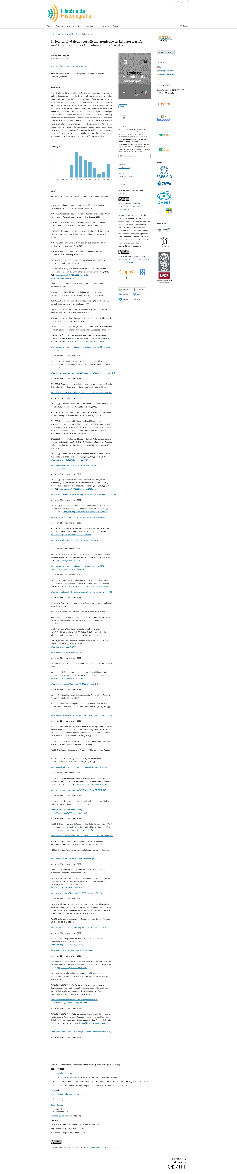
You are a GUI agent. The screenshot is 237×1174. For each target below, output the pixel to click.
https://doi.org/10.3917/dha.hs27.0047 (71, 560)
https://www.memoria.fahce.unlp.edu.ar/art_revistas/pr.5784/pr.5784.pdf (81, 715)
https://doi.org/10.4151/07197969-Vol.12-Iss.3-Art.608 (85, 512)
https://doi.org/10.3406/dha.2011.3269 (88, 341)
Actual (49, 26)
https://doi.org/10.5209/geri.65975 (86, 830)
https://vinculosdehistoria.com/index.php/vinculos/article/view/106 (79, 767)
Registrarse (178, 2)
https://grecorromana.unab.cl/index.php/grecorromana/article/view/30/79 (82, 1032)
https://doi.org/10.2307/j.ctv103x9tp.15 (67, 945)
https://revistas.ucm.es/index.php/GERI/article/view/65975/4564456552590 (82, 835)
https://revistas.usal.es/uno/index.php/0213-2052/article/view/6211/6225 (81, 392)
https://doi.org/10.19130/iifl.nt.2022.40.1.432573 (71, 534)
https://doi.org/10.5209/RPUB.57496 (92, 784)
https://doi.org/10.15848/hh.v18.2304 (70, 66)
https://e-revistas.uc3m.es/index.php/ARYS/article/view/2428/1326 (78, 927)
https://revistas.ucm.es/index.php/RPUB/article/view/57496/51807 (78, 790)
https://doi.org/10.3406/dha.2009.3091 (67, 887)
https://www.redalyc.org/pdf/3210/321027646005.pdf (73, 858)
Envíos (80, 26)
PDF (123, 106)
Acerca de (91, 26)
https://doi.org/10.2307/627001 (64, 647)
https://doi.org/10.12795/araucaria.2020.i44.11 (78, 489)
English (162, 67)
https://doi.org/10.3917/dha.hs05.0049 (67, 678)
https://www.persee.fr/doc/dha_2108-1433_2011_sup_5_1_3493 (77, 684)
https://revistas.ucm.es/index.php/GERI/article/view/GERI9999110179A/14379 (83, 373)
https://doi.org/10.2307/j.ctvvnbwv (72, 967)
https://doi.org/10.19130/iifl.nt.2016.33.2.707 (69, 460)
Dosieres (70, 26)
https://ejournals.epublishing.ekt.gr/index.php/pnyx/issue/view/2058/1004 (82, 592)
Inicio (53, 34)
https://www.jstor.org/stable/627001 (66, 652)
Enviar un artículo (165, 52)
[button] (125, 289)
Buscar (185, 26)
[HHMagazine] (164, 106)
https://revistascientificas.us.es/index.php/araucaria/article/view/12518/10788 (83, 494)
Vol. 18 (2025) (72, 34)
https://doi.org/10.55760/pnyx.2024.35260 (90, 586)
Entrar (188, 2)
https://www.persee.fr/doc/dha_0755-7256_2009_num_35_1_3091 (77, 893)
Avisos (115, 26)
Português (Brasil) (166, 70)
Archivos (59, 26)
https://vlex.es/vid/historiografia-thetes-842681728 (72, 950)
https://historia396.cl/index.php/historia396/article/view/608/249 (78, 517)
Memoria (105, 26)
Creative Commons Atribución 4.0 (103, 1147)
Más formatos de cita (128, 156)
